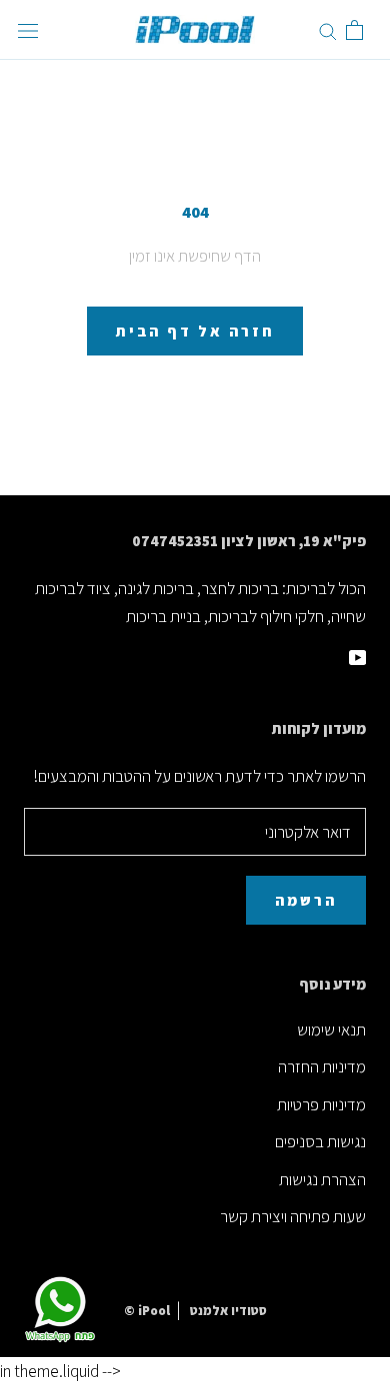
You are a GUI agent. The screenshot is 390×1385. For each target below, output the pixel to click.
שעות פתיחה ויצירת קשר (293, 1216)
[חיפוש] (328, 30)
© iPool (147, 1310)
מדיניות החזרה (322, 1066)
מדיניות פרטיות (321, 1104)
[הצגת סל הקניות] (354, 30)
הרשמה (306, 900)
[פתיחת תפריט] (28, 30)
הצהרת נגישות (322, 1179)
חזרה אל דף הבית (195, 331)
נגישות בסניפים (320, 1141)
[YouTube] (357, 655)
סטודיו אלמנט (228, 1310)
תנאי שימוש (331, 1029)
